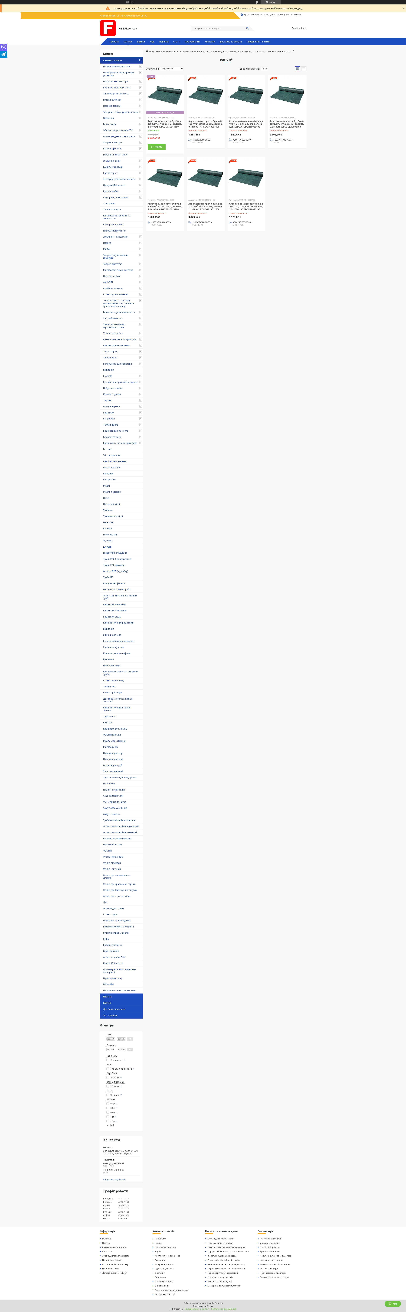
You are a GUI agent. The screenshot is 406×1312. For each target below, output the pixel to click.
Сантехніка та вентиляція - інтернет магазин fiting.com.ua (181, 51)
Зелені (279, 51)
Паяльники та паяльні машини (119, 990)
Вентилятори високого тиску (274, 1277)
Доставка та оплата (231, 42)
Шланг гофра (110, 914)
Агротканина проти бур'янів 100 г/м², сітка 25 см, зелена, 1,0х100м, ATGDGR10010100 (165, 206)
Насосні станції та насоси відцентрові (227, 1247)
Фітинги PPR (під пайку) (115, 571)
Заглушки (108, 473)
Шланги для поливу (113, 680)
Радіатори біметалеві (114, 610)
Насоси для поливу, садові (221, 1238)
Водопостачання (112, 436)
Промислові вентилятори (117, 66)
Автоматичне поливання (116, 345)
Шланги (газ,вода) (113, 166)
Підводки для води (113, 759)
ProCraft (107, 375)
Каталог (127, 42)
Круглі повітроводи (270, 1251)
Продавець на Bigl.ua (203, 1306)
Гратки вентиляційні (270, 1238)
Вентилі (107, 449)
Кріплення (108, 369)
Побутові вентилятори (115, 81)
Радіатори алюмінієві (114, 604)
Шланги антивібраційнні (220, 1281)
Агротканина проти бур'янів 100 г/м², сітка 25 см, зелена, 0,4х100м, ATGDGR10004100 (205, 124)
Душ (105, 902)
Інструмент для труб (165, 1294)
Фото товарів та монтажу (115, 1264)
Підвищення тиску (112, 978)
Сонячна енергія (112, 209)
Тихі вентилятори (269, 1268)
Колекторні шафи (112, 692)
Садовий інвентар (112, 318)
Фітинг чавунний (112, 868)
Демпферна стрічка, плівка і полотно (118, 700)
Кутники (107, 528)
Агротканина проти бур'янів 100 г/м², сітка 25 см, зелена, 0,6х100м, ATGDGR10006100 (246, 124)
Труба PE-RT (110, 716)
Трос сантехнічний (113, 771)
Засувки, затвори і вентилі (117, 838)
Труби (158, 1251)
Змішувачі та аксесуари (115, 236)
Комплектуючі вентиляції (116, 87)
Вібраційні (108, 984)
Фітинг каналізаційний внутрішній (121, 826)
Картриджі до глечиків (115, 728)
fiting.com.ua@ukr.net (114, 1179)
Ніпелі (106, 497)
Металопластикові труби (116, 589)
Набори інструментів (114, 230)
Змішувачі (160, 1260)
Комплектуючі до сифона (116, 653)
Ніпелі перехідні (111, 503)
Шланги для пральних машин (118, 641)
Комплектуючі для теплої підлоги (117, 709)
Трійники (107, 510)
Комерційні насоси (113, 963)
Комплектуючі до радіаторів (118, 622)
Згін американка (111, 455)
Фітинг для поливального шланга (117, 876)
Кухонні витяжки (112, 99)
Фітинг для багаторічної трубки (120, 889)
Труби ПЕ (108, 577)
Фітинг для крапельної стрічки (119, 883)
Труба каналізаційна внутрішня (119, 777)
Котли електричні (112, 944)
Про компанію (192, 42)
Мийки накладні (111, 665)
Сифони (107, 400)
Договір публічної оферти (115, 1272)
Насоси (107, 242)
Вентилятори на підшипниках (275, 1264)
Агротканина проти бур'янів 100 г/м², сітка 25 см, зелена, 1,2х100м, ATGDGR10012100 (205, 206)
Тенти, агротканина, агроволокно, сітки (114, 326)
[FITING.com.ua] (108, 28)
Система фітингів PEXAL (116, 93)
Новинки (163, 42)
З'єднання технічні (113, 333)
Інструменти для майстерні (117, 363)
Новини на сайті (110, 1268)
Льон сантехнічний (113, 795)
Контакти (210, 42)
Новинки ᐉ (160, 1238)
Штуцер (107, 546)
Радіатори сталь (112, 616)
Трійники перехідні (113, 516)
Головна (114, 42)
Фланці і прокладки (113, 856)
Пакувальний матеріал (115, 154)
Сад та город (110, 172)
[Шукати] (247, 28)
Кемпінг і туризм (112, 394)
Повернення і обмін (112, 1260)
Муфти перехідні (112, 491)
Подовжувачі (110, 534)
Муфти (107, 485)
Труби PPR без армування (117, 558)
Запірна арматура (112, 142)
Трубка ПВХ (109, 686)
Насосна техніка (112, 105)
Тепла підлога (110, 357)
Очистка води (162, 1285)
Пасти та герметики (114, 789)
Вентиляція (160, 1277)
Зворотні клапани (112, 844)
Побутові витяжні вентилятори (275, 1255)
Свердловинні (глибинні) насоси (224, 1260)
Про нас (107, 996)
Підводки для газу (112, 753)
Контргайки (109, 479)
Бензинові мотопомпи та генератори (116, 217)
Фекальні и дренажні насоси (222, 1255)
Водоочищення (111, 406)
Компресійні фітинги (114, 583)
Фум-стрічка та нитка (114, 801)
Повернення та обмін (258, 42)
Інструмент (109, 418)
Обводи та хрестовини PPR (118, 130)
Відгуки (141, 42)
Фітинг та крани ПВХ (114, 957)
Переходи (108, 522)
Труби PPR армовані (114, 564)
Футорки (107, 540)
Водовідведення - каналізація (119, 136)
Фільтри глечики (112, 734)
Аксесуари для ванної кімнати (119, 178)
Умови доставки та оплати (115, 1255)
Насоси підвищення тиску (220, 1242)
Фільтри (107, 850)
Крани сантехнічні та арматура (119, 339)
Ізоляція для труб (112, 765)
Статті (176, 42)
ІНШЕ (106, 938)
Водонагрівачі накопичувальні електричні (119, 971)
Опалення (108, 117)
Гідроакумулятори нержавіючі (223, 1272)
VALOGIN (108, 282)
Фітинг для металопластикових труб (120, 597)
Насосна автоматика (165, 1247)
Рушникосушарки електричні (118, 926)
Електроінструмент (113, 224)
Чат (395, 1303)
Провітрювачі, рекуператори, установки (119, 74)
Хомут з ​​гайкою (111, 814)
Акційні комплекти (113, 288)
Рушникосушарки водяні (116, 932)
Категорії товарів (112, 60)
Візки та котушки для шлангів (119, 312)
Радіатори (108, 412)
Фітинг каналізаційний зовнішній (120, 832)
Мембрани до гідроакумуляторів (224, 1285)
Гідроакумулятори (164, 1268)
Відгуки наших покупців (114, 1247)
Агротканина (267, 51)
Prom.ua (219, 1303)
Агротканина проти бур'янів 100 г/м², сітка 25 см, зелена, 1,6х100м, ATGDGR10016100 (246, 206)
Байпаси (107, 722)
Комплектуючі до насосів (167, 1255)
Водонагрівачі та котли (115, 430)
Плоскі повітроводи (270, 1247)
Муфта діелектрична (114, 740)
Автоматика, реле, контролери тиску (226, 1264)
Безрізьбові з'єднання (115, 461)
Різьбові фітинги (112, 148)
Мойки (106, 248)
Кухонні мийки (110, 191)
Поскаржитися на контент (197, 1309)
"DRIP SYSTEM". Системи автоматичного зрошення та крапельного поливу (118, 303)
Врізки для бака (111, 467)
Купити (158, 146)
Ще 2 (111, 1125)
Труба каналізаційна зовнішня (119, 820)
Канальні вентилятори (271, 1260)
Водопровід (109, 124)
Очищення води (111, 160)
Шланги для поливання (115, 294)
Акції (152, 42)
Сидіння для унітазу (113, 647)
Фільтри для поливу (113, 908)
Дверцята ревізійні (269, 1242)
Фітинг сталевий (112, 862)
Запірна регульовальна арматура (115, 256)
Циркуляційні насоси (114, 185)
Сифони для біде (112, 634)
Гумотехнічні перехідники (116, 920)
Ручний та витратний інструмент (120, 381)
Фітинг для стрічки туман (116, 896)
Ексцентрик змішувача (115, 552)
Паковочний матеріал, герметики (172, 1290)
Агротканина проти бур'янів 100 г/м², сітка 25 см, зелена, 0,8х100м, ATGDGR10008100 (287, 124)
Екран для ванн (111, 950)
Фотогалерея (110, 1015)
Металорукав (110, 746)
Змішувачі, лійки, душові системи (120, 111)
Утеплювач (109, 203)
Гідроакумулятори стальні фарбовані (226, 1268)
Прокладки (109, 783)
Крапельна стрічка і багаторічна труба (120, 673)
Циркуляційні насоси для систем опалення (229, 1251)
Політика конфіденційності (223, 1309)
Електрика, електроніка (115, 197)
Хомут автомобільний (115, 807)
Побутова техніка (112, 388)
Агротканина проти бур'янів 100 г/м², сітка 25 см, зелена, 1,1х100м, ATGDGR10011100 (165, 124)
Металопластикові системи (118, 269)
